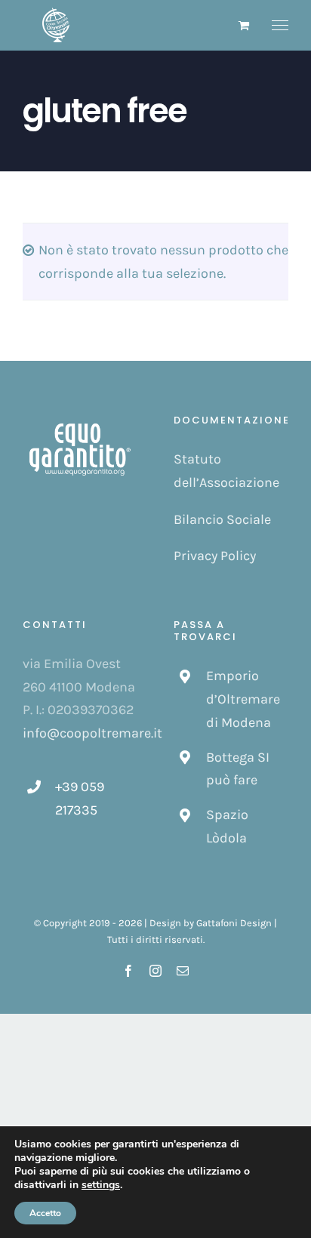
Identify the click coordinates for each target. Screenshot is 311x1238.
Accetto (45, 1213)
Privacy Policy (215, 555)
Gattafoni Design (234, 922)
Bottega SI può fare (237, 769)
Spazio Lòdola (227, 826)
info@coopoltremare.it (92, 733)
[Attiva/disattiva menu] (280, 25)
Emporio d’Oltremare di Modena (243, 698)
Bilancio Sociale (222, 519)
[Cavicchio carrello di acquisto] (244, 25)
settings (101, 1185)
